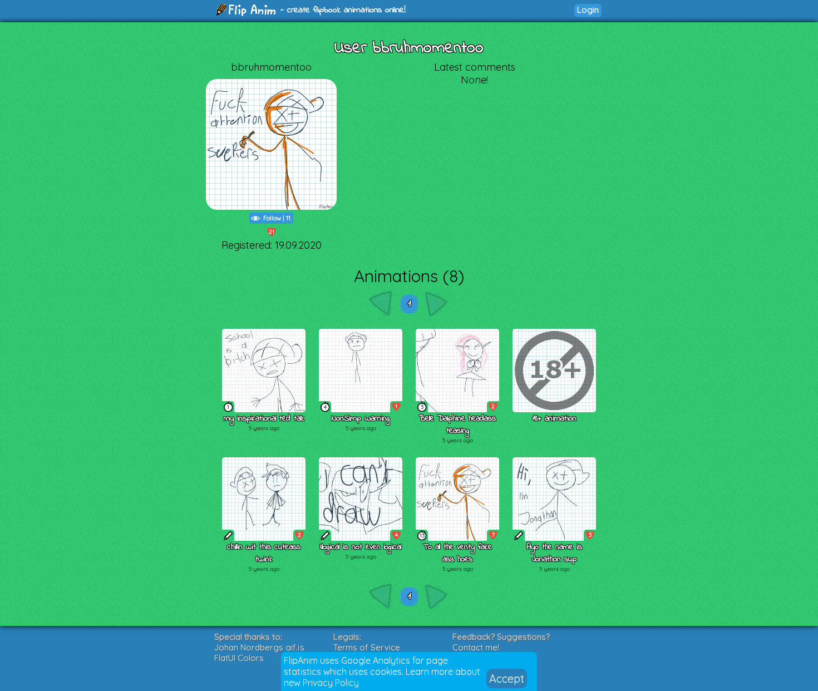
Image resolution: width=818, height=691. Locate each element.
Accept (506, 678)
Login (588, 9)
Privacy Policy (331, 682)
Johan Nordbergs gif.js (259, 647)
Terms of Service (366, 647)
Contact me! (475, 647)
